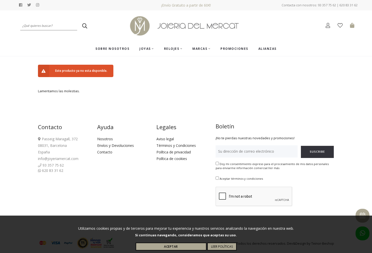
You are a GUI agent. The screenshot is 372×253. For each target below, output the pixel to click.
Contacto (104, 152)
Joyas (145, 49)
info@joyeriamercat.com (58, 158)
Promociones (234, 49)
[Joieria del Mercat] (186, 25)
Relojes (172, 49)
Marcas (200, 49)
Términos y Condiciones (176, 145)
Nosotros (105, 138)
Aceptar (171, 246)
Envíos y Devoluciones (115, 145)
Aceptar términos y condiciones (241, 178)
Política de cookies (171, 158)
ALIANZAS (267, 49)
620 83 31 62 (52, 170)
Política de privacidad (173, 152)
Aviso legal (165, 138)
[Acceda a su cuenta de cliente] (329, 26)
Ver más (273, 168)
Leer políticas (222, 246)
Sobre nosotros (112, 49)
